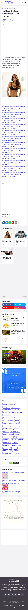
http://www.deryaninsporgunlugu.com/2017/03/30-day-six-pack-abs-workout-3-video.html (13, 120)
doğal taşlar (6, 437)
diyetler (17, 434)
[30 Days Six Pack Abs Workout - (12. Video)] (21, 234)
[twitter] (5, 594)
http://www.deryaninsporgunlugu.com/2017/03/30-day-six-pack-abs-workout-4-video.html (13, 126)
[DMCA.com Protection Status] (14, 463)
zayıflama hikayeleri (8, 453)
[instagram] (12, 594)
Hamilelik (16, 415)
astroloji (5, 426)
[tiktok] (22, 594)
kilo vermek (14, 439)
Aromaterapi (6, 409)
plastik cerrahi (7, 448)
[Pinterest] (13, 222)
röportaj (5, 450)
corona (5, 434)
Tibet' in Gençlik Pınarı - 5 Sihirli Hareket (17, 317)
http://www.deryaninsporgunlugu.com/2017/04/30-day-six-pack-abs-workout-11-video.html (13, 168)
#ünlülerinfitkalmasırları (9, 404)
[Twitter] (6, 222)
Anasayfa (6, 605)
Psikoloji (17, 420)
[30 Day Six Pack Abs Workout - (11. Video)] (7, 251)
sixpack (4, 219)
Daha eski (23, 296)
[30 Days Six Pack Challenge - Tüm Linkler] (7, 234)
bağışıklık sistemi (7, 428)
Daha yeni (4, 296)
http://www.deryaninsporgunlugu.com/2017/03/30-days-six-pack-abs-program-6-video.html (13, 138)
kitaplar (21, 439)
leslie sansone (6, 442)
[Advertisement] (14, 40)
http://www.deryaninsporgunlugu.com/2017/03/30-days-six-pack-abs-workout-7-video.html (13, 144)
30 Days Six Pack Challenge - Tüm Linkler (6, 241)
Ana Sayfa (5, 8)
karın (13, 217)
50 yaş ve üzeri (7, 407)
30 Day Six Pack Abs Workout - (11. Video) (7, 259)
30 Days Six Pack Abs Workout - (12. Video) (20, 241)
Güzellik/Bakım (7, 415)
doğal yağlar (15, 437)
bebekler (16, 428)
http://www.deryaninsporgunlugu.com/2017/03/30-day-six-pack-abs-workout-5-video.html (13, 132)
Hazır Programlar (6, 217)
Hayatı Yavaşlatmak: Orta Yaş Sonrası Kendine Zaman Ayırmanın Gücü (18, 332)
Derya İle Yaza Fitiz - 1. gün (17, 338)
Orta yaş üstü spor (8, 420)
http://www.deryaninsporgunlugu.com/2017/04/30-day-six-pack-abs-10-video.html (13, 162)
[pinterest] (15, 594)
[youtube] (19, 594)
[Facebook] (3, 222)
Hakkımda (12, 605)
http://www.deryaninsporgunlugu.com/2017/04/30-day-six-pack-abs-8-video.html (13, 150)
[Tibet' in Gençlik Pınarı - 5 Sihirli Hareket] (6, 318)
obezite (13, 445)
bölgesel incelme (15, 431)
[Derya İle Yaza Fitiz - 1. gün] (6, 339)
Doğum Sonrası (7, 412)
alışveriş (17, 423)
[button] (2, 2)
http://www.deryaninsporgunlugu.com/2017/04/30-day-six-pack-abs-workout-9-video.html (13, 156)
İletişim (14, 607)
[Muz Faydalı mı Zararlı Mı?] (6, 325)
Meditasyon (17, 417)
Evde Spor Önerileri (18, 412)
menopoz (15, 442)
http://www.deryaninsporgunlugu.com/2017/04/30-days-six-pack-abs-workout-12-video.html (13, 174)
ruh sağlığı (15, 448)
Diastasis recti (15, 409)
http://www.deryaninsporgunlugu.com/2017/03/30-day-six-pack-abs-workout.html (13, 108)
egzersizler (6, 439)
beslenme (5, 431)
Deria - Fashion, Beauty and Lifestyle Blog (13, 472)
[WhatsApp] (9, 222)
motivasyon (6, 445)
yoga (15, 450)
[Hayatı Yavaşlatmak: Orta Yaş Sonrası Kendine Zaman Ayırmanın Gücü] (6, 332)
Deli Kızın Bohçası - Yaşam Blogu (11, 483)
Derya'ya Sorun (20, 605)
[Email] (16, 222)
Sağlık (5, 423)
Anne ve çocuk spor (18, 407)
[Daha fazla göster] (19, 222)
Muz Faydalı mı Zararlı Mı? (17, 323)
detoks (11, 434)
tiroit (11, 450)
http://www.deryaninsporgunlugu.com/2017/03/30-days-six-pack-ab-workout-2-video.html (13, 114)
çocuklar (18, 453)
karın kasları (18, 217)
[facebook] (9, 594)
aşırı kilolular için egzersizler (17, 426)
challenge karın (12, 8)
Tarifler (10, 423)
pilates (19, 445)
